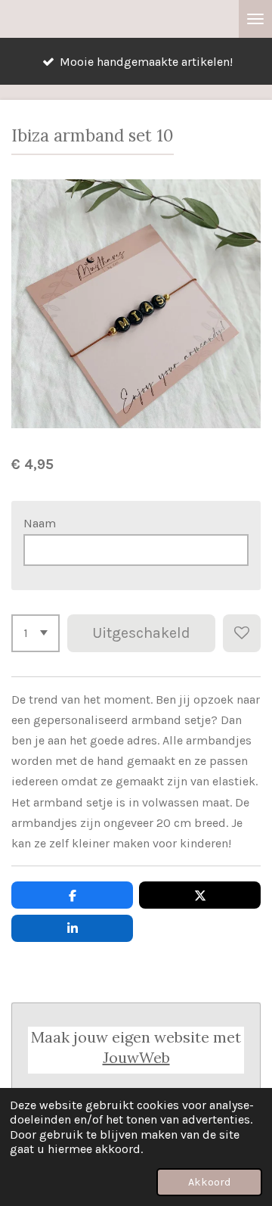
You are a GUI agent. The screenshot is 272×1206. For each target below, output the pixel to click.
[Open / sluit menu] (255, 19)
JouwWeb (136, 1057)
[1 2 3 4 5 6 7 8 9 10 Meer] (35, 633)
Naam (39, 523)
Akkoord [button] (209, 1182)
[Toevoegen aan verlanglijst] (242, 633)
